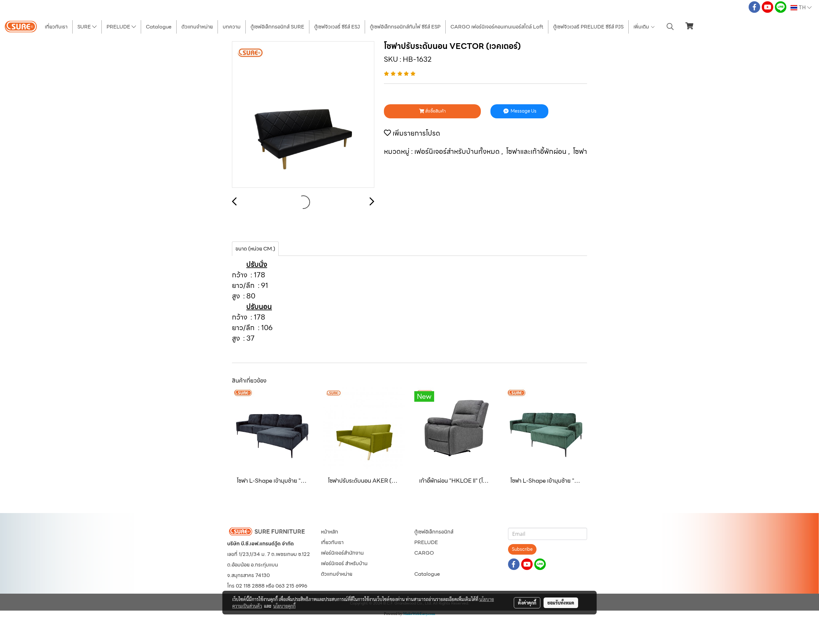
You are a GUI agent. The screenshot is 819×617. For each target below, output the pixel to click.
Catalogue (158, 27)
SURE (84, 27)
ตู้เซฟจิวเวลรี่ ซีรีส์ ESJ (337, 27)
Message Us (523, 111)
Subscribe (522, 549)
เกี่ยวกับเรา (56, 27)
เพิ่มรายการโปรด (415, 133)
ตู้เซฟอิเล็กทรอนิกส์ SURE (277, 27)
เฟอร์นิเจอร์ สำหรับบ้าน (344, 563)
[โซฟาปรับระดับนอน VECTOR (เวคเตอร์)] (303, 115)
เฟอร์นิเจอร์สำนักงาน (342, 553)
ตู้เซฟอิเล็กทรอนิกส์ (433, 532)
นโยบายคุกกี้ (284, 606)
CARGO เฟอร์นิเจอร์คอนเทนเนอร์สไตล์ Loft (496, 27)
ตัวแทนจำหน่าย (197, 27)
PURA (421, 563)
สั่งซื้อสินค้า (435, 111)
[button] (670, 26)
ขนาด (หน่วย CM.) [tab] (255, 249)
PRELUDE (119, 27)
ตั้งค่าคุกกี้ (527, 602)
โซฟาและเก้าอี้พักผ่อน (537, 151)
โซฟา (580, 151)
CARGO (424, 553)
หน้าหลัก (329, 532)
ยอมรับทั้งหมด (560, 602)
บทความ (232, 27)
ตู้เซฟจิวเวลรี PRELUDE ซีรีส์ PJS (588, 27)
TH (802, 8)
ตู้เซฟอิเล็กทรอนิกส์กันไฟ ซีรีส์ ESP (405, 27)
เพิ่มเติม (641, 27)
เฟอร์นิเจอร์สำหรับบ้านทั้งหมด (457, 151)
